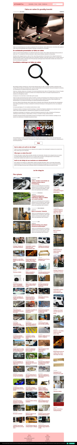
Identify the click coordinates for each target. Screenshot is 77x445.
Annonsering (31, 4)
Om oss (35, 4)
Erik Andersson (40, 192)
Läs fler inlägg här (38, 170)
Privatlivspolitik (72, 443)
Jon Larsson (22, 11)
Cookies (39, 4)
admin (39, 177)
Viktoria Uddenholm (41, 208)
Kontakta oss (44, 4)
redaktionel (62, 11)
